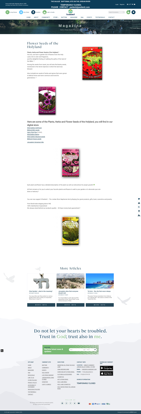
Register (122, 4)
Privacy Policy (32, 382)
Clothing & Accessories (64, 374)
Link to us (31, 377)
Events (89, 17)
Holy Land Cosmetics (63, 384)
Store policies (32, 380)
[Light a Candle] (139, 215)
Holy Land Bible (62, 382)
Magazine (73, 17)
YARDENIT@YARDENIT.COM (89, 369)
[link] (127, 4)
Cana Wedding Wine (63, 369)
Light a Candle (46, 384)
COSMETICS (60, 377)
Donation (45, 382)
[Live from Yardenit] (139, 203)
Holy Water (45, 372)
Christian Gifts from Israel (65, 372)
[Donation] (139, 211)
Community (46, 17)
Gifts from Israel (62, 379)
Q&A (82, 17)
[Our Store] (139, 199)
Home (29, 17)
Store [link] (55, 17)
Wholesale (31, 375)
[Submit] (94, 349)
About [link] (36, 17)
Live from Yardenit (48, 375)
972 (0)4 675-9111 (88, 372)
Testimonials (100, 17)
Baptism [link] (64, 17)
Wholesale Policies (34, 389)
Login (116, 4)
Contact (111, 17)
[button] (116, 12)
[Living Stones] (139, 207)
